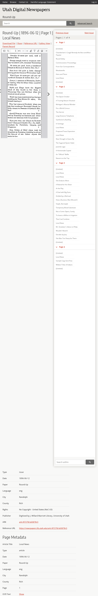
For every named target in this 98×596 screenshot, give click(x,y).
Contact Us (23, 2)
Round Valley (60, 59)
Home (5, 2)
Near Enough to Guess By (65, 139)
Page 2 (62, 86)
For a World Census (63, 108)
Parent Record (9, 46)
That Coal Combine (62, 219)
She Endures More (62, 181)
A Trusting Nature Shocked (65, 101)
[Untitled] (59, 49)
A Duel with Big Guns (63, 192)
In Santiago (60, 124)
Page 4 (62, 247)
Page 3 (62, 163)
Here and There (61, 74)
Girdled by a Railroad (63, 196)
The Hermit (60, 112)
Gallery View (44, 43)
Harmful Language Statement (43, 2)
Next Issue (89, 32)
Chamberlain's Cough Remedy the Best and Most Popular (73, 53)
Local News (60, 78)
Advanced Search (84, 23)
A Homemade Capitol (63, 150)
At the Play (59, 188)
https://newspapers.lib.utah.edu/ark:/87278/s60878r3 (43, 528)
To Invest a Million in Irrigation (66, 215)
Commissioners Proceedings (66, 63)
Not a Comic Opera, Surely (65, 211)
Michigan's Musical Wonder (65, 104)
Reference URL (30, 43)
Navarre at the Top (62, 158)
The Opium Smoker (63, 97)
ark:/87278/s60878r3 (28, 522)
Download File (9, 43)
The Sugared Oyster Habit (65, 143)
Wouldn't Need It (62, 231)
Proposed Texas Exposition (65, 131)
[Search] (70, 23)
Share (19, 43)
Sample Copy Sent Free (64, 261)
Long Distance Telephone (65, 116)
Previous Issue (62, 32)
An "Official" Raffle (62, 154)
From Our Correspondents (65, 67)
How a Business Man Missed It (66, 200)
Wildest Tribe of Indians (64, 265)
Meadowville (60, 70)
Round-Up (9, 17)
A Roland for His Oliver (64, 185)
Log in (94, 2)
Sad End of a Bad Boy (63, 120)
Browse (13, 2)
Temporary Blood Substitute (66, 208)
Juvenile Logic (60, 147)
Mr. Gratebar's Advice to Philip (66, 227)
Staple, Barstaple (62, 204)
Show (21, 594)
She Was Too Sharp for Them (66, 238)
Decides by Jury (61, 234)
